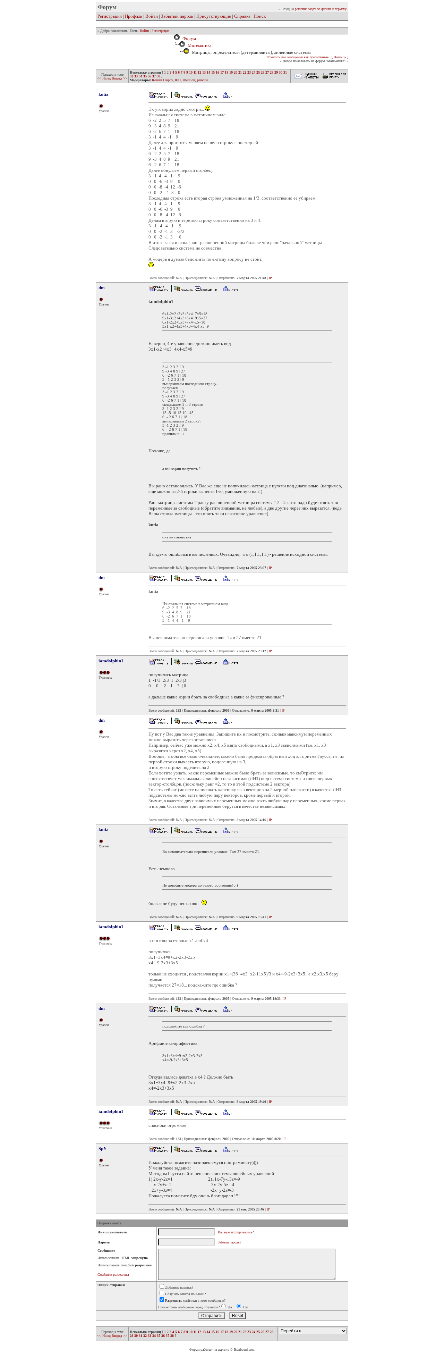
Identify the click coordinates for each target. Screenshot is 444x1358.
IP (270, 278)
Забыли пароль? (229, 1242)
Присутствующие (213, 16)
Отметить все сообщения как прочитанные (297, 57)
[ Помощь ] (340, 57)
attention (189, 80)
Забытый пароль (177, 16)
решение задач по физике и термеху (321, 9)
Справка (242, 16)
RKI (178, 80)
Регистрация (109, 16)
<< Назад (104, 78)
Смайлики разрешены (113, 1274)
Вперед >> (119, 78)
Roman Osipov (162, 80)
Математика (200, 45)
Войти (151, 16)
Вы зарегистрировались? (236, 1232)
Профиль (133, 16)
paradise (202, 80)
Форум (188, 38)
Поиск (260, 16)
